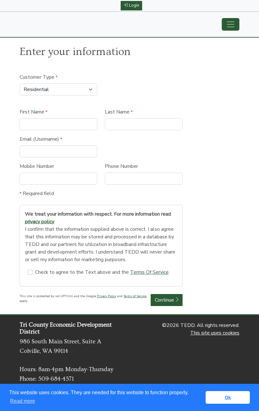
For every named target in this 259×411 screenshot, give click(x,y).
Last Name (119, 111)
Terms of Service (135, 296)
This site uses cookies (214, 332)
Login (134, 5)
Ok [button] (228, 397)
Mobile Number (37, 166)
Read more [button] (22, 401)
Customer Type (38, 77)
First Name (33, 111)
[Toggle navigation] (230, 24)
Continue (165, 300)
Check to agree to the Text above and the (102, 272)
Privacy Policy (106, 296)
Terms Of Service (149, 272)
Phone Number (121, 166)
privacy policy (39, 221)
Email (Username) (41, 139)
